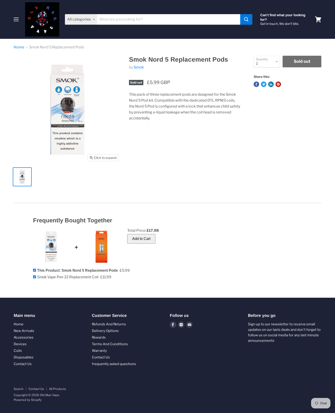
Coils (18, 351)
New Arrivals (24, 331)
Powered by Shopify (28, 400)
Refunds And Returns (109, 324)
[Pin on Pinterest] (278, 84)
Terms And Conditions (110, 344)
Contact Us (23, 364)
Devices (20, 344)
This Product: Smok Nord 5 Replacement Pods (77, 270)
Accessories (24, 337)
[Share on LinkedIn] (271, 84)
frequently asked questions (114, 364)
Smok (139, 67)
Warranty (99, 351)
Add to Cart (141, 239)
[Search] (246, 19)
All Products (57, 389)
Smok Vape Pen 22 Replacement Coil (67, 277)
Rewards (99, 337)
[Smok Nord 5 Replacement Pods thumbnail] (22, 177)
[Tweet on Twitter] (263, 84)
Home (19, 47)
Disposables (24, 357)
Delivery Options (105, 331)
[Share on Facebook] (256, 84)
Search (18, 389)
